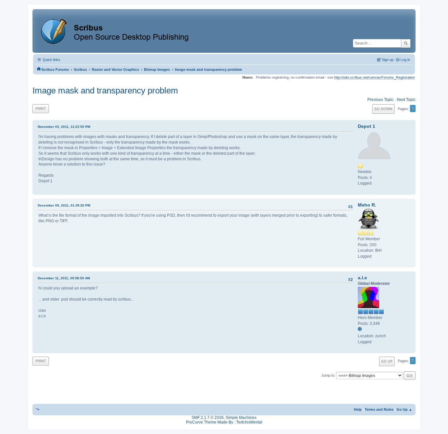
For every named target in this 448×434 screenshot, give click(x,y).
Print (40, 108)
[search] (406, 43)
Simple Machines (241, 417)
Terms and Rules (379, 409)
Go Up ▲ (404, 409)
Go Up (387, 361)
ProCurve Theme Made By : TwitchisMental (224, 422)
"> (37, 409)
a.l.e (362, 277)
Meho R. (367, 204)
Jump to (327, 375)
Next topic (406, 99)
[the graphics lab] (361, 329)
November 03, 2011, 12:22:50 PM (64, 126)
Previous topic (380, 99)
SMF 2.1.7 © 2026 (208, 417)
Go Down (383, 108)
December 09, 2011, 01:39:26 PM (64, 205)
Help (358, 409)
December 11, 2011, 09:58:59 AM (64, 278)
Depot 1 (366, 126)
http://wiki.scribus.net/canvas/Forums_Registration (374, 77)
